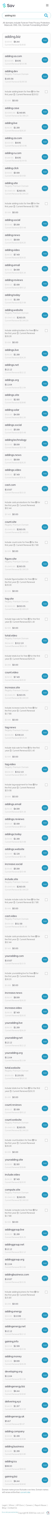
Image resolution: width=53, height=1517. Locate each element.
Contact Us (12, 1508)
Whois (11, 1505)
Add (45, 40)
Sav (8, 5)
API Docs (20, 1505)
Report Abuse (40, 1505)
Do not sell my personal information (10, 1512)
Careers (29, 1505)
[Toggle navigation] (47, 5)
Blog (4, 1508)
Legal (4, 1505)
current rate (25, 1492)
